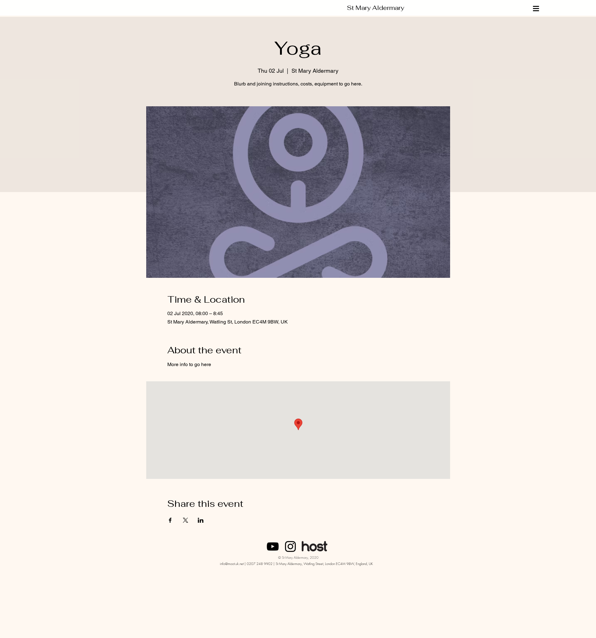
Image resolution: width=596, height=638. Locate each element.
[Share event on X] (185, 520)
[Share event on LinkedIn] (201, 520)
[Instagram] (290, 546)
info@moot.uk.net (232, 563)
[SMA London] (272, 546)
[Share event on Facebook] (170, 520)
